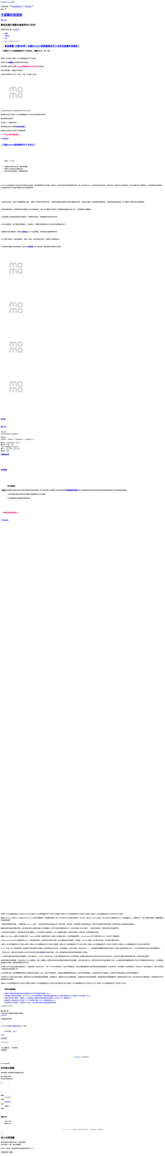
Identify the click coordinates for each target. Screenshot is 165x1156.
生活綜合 (16, 29)
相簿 (6, 33)
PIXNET (68, 1129)
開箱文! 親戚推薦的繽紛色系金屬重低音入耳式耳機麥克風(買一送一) (28, 993)
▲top (2, 1034)
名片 (6, 38)
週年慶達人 (75, 490)
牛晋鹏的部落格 (11, 15)
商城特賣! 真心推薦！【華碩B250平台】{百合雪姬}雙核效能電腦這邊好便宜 (30, 1002)
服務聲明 (100, 1129)
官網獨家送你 (5, 454)
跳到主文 (4, 20)
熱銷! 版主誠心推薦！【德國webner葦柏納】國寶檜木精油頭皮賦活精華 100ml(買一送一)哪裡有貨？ (38, 998)
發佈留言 (4, 1050)
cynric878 (4, 1015)
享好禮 (3, 419)
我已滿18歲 (5, 1152)
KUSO (15, 1031)
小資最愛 (10, 62)
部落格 (7, 35)
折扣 (42, 952)
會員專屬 (4, 470)
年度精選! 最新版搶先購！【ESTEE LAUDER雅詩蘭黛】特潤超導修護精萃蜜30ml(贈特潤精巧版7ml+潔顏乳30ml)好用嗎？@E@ (48, 996)
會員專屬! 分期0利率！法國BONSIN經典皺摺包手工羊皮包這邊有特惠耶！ (42, 46)
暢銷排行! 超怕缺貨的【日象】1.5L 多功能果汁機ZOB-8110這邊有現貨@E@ (30, 1000)
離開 (11, 1152)
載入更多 (4, 1038)
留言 (18, 1026)
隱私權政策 (93, 1129)
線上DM (3, 426)
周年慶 (30, 246)
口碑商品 (24, 232)
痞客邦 (14, 1026)
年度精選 (68, 490)
